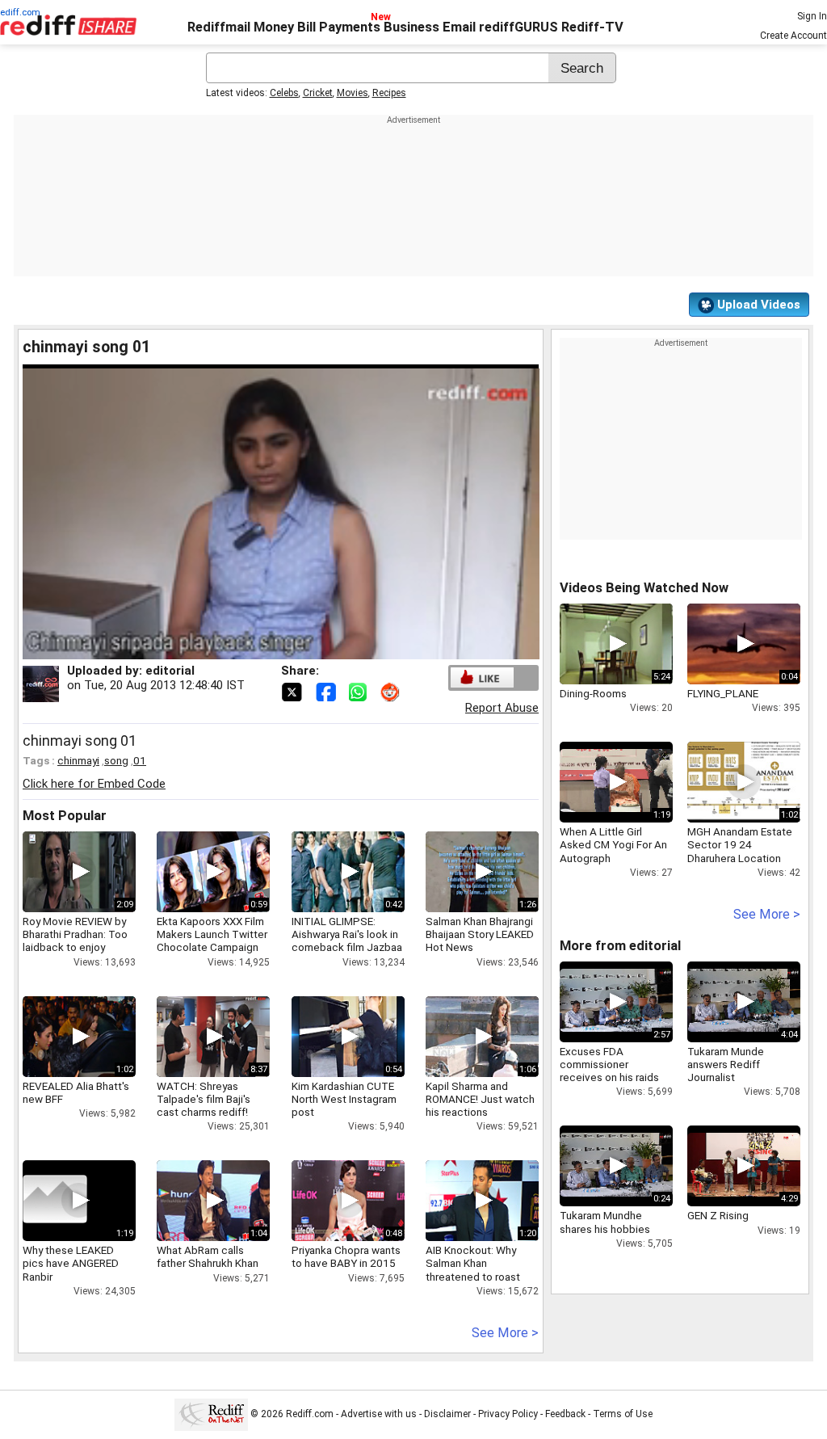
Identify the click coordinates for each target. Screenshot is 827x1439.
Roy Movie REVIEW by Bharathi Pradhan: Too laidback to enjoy (75, 934)
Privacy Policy (508, 1414)
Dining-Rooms (593, 693)
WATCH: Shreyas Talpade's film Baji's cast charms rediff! (203, 1098)
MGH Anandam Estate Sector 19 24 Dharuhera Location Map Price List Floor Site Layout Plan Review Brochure (739, 864)
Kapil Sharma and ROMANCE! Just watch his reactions (480, 1098)
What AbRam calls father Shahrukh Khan (207, 1256)
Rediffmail (218, 27)
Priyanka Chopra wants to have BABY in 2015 (346, 1256)
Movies (352, 93)
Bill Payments (338, 27)
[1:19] (55, 1201)
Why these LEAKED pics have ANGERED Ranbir (71, 1262)
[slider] (263, 647)
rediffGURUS (518, 27)
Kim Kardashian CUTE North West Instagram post (344, 1098)
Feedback (565, 1414)
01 (139, 760)
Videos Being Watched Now (644, 587)
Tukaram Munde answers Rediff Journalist (725, 1064)
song (116, 760)
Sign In (812, 16)
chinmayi (78, 760)
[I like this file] (482, 677)
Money (274, 27)
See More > (505, 1332)
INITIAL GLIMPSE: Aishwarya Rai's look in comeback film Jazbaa (347, 934)
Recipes (389, 93)
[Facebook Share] (327, 691)
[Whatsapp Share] (361, 691)
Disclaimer (447, 1414)
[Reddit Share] (392, 691)
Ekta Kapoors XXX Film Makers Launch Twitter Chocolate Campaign (212, 934)
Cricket (318, 93)
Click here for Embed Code (94, 783)
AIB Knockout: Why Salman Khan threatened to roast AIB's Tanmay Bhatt (473, 1269)
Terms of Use (623, 1414)
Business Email (430, 27)
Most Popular (65, 815)
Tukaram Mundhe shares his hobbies (605, 1222)
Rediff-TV (592, 27)
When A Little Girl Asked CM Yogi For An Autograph (613, 844)
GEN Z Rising (718, 1215)
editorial (170, 670)
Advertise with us (379, 1414)
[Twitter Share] (293, 691)
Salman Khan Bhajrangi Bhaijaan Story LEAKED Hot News (480, 934)
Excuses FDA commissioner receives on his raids (609, 1064)
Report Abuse (502, 708)
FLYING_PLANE (722, 693)
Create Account (793, 35)
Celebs (284, 93)
